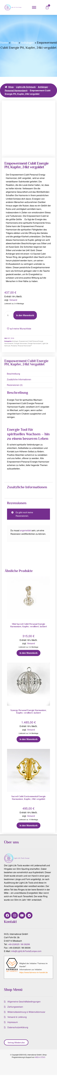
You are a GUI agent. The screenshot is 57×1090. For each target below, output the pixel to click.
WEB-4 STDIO (40, 1057)
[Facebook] (7, 915)
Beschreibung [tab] (13, 373)
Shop (14, 42)
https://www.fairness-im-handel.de (33, 972)
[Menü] (34, 7)
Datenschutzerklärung (17, 1027)
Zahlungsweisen (15, 1006)
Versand (13, 299)
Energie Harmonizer (20, 343)
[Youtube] (22, 915)
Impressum (12, 1022)
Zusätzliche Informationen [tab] (19, 379)
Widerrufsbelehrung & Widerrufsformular (26, 1011)
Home (4, 42)
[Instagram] (14, 915)
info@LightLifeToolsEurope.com (26, 951)
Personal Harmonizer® (16, 90)
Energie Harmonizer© (34, 343)
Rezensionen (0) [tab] (15, 384)
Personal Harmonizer (25, 346)
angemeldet (25, 530)
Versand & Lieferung (17, 1016)
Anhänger (27, 42)
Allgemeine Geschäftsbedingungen (24, 1001)
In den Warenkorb (25, 315)
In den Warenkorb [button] (29, 652)
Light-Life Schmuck (26, 86)
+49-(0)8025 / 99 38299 (19, 944)
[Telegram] (29, 915)
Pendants (14, 346)
